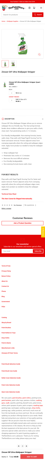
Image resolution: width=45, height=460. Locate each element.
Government (6, 301)
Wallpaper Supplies (12, 21)
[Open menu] (41, 7)
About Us (5, 281)
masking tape (38, 405)
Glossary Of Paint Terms (10, 353)
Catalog (4, 317)
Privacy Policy (6, 271)
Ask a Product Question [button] (22, 223)
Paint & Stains (6, 343)
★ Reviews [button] (43, 232)
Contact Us (5, 286)
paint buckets (6, 400)
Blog (3, 296)
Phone (4, 291)
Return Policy (6, 276)
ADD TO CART (32, 457)
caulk (7, 403)
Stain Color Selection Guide (11, 392)
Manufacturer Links (8, 348)
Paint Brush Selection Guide (11, 364)
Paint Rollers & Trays (8, 333)
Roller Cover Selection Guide (11, 378)
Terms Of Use (6, 266)
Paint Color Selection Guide (11, 385)
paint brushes (17, 398)
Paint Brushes (6, 327)
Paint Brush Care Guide (9, 371)
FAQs (3, 306)
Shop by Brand (6, 322)
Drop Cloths (5, 338)
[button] (7, 205)
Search (39, 15)
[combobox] (22, 14)
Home (3, 21)
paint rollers (26, 398)
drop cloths (36, 408)
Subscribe (38, 251)
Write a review (6, 208)
